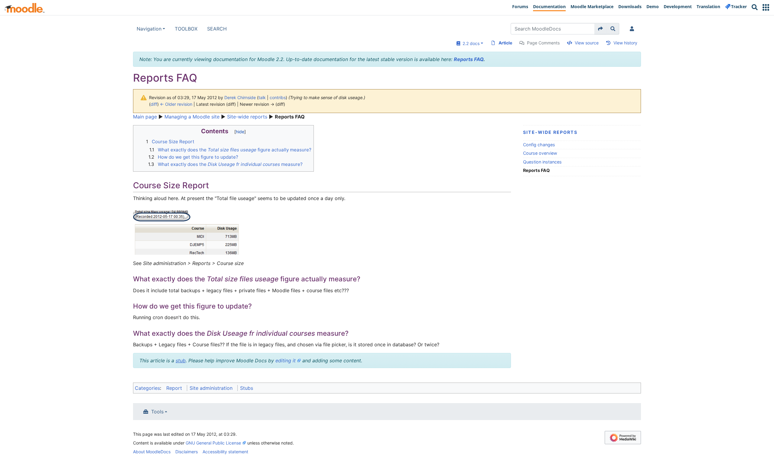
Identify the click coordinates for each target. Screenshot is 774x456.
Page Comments (543, 42)
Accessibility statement (225, 451)
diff (154, 104)
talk (262, 97)
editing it (285, 360)
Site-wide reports (247, 117)
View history (625, 42)
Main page (145, 117)
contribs (278, 97)
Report (174, 388)
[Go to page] (600, 28)
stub (181, 360)
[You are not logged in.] (633, 29)
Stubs (246, 388)
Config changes (539, 144)
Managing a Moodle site (192, 117)
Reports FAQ (468, 59)
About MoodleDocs (152, 451)
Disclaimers (186, 451)
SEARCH (217, 29)
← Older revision (176, 104)
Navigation (149, 29)
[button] (766, 7)
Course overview (540, 153)
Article (505, 42)
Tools (157, 412)
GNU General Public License (213, 442)
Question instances (542, 161)
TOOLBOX (186, 29)
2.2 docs (470, 43)
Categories (147, 388)
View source (587, 42)
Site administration (211, 388)
